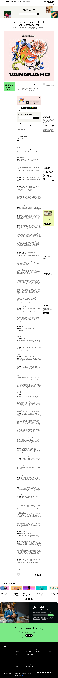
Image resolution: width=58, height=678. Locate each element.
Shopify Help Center (29, 649)
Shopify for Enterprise (50, 652)
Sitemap (29, 673)
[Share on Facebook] (35, 575)
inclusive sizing (37, 311)
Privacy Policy (44, 619)
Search (51, 4)
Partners (17, 651)
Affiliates (17, 652)
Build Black (18, 664)
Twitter (34, 125)
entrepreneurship (31, 84)
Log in (45, 1)
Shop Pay (48, 649)
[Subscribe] (38, 14)
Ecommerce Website (29, 666)
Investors (17, 649)
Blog (5, 4)
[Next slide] (32, 599)
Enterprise (28, 1)
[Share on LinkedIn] (40, 575)
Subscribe (51, 615)
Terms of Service (17, 673)
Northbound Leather (24, 123)
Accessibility (18, 666)
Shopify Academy (29, 652)
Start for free (50, 1)
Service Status (18, 656)
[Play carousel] (29, 599)
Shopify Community (29, 654)
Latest (23, 4)
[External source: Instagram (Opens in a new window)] (45, 672)
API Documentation (39, 649)
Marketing (19, 4)
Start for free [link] (36, 117)
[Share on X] (38, 575)
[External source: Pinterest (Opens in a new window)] (53, 672)
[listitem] (29, 592)
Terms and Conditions (46, 131)
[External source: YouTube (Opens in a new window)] (43, 672)
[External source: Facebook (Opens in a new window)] (38, 672)
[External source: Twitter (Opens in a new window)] (40, 672)
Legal (17, 654)
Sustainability (18, 663)
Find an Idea (9, 4)
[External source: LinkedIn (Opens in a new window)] (50, 672)
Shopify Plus (49, 651)
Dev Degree (38, 651)
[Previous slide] (26, 599)
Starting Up (14, 4)
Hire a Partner (28, 651)
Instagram (30, 125)
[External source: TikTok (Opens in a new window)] (48, 672)
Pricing (24, 1)
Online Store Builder (29, 663)
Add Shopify (46, 313)
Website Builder (28, 664)
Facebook (26, 125)
